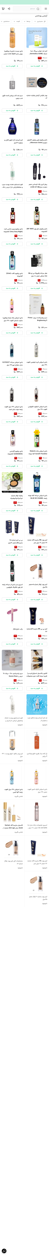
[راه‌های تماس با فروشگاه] (4, 1251)
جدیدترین (40, 21)
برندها (28, 21)
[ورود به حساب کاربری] (9, 8)
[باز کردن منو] (45, 8)
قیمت (18, 21)
